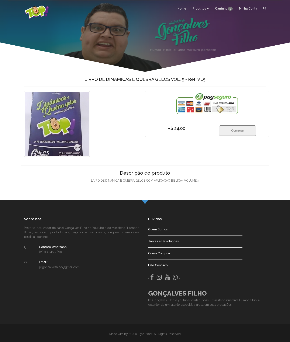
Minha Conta (248, 8)
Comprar (237, 130)
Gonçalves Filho (177, 293)
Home (181, 8)
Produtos (199, 8)
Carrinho (223, 8)
